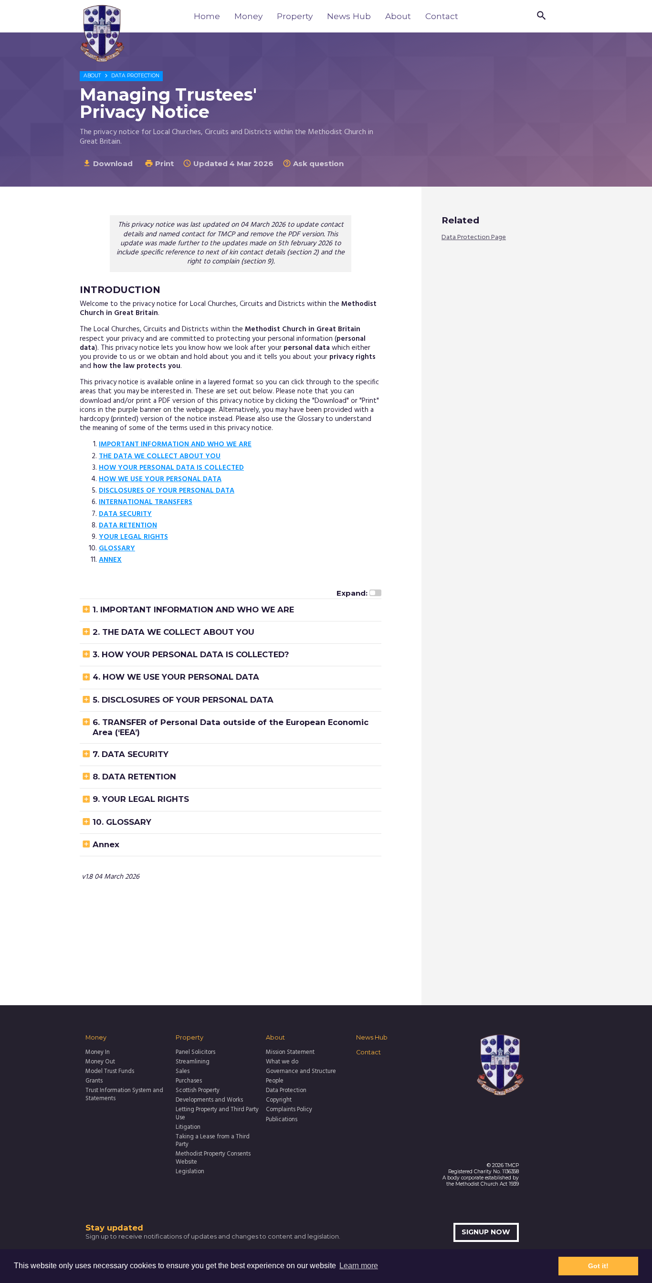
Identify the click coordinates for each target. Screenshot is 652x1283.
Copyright (279, 1100)
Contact (441, 16)
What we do (282, 1062)
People (275, 1081)
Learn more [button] (358, 1266)
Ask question (313, 163)
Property (295, 16)
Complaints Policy (289, 1110)
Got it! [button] (598, 1266)
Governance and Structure (301, 1071)
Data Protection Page (474, 237)
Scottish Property (198, 1090)
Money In (97, 1052)
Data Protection (135, 76)
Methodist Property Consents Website (213, 1158)
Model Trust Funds (109, 1071)
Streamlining (193, 1062)
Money (248, 16)
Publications (281, 1120)
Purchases (189, 1081)
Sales (182, 1071)
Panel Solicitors (195, 1052)
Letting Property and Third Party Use (217, 1114)
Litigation (188, 1127)
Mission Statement (290, 1052)
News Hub (349, 16)
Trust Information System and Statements (124, 1095)
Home (207, 16)
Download (108, 163)
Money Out (100, 1062)
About (398, 16)
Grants (94, 1081)
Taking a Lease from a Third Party (213, 1141)
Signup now (486, 1232)
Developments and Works (209, 1100)
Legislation (190, 1172)
